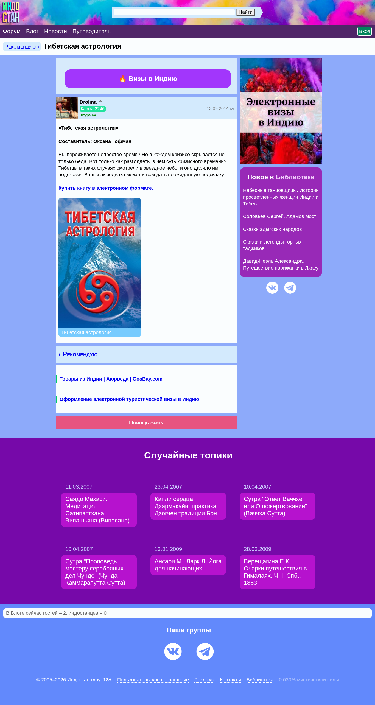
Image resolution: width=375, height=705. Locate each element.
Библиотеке (295, 177)
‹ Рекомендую (78, 354)
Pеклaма (204, 679)
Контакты (230, 679)
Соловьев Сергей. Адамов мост (279, 216)
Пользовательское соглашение (153, 679)
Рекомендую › (21, 46)
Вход (364, 31)
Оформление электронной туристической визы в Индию (129, 399)
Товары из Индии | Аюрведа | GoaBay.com (111, 379)
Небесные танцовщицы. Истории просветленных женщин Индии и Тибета (281, 197)
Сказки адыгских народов (272, 229)
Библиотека (260, 679)
